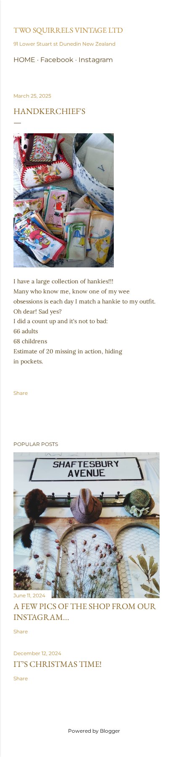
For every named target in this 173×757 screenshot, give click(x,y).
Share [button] (20, 393)
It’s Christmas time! (57, 663)
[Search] (154, 13)
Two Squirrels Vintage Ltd (68, 30)
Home (24, 60)
